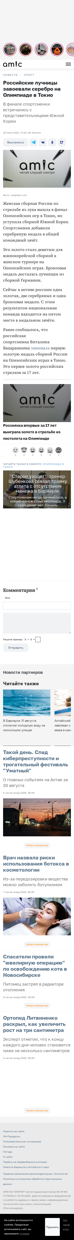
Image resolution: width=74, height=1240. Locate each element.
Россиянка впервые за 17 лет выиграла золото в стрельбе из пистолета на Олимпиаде (31, 432)
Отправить (15, 647)
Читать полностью (37, 845)
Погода (7, 1151)
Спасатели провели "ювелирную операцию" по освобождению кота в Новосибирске (35, 965)
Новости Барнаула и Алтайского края (26, 1167)
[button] (67, 474)
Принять (52, 1227)
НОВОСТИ (10, 75)
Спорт (29, 75)
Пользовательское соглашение (22, 1141)
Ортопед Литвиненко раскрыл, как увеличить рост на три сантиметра (34, 1024)
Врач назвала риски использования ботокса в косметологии (36, 863)
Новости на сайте (13, 1131)
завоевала (40, 348)
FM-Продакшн (11, 1136)
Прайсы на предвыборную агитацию (25, 1161)
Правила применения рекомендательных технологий (35, 1173)
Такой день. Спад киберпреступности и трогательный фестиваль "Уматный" (35, 761)
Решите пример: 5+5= (19, 639)
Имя (7, 597)
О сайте (8, 1156)
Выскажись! (15, 142)
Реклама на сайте (14, 1146)
